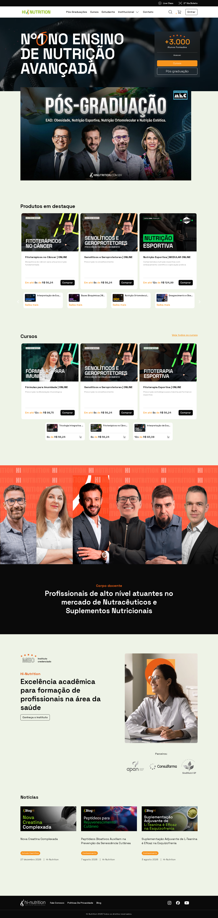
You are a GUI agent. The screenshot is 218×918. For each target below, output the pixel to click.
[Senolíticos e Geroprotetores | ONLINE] (109, 232)
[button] (179, 12)
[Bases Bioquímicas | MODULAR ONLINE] (74, 298)
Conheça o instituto (35, 717)
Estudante (108, 12)
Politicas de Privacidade (80, 902)
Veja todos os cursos (185, 335)
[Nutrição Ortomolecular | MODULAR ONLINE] (118, 298)
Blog (98, 902)
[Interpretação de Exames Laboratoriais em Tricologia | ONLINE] (140, 428)
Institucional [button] (126, 12)
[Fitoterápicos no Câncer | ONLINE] (50, 232)
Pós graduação (177, 71)
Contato (148, 12)
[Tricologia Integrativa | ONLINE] (52, 428)
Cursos (94, 12)
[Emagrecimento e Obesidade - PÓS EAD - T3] (162, 298)
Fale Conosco (57, 902)
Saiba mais (31, 304)
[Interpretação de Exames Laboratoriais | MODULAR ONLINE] (30, 298)
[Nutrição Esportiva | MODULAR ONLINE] (168, 232)
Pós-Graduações (76, 12)
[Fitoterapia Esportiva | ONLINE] (168, 362)
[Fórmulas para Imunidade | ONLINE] (50, 362)
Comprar (67, 282)
